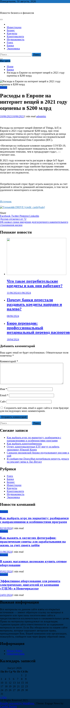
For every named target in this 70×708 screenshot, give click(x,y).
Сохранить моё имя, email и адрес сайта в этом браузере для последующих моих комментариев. (34, 409)
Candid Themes (8, 706)
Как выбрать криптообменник (24, 443)
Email (4, 395)
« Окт (3, 697)
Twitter (15, 216)
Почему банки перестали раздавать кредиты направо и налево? (34, 304)
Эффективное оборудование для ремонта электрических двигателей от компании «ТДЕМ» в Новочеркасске (30, 584)
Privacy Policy (14, 650)
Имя (3, 389)
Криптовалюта (15, 36)
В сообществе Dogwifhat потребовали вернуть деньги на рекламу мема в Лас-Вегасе (38, 460)
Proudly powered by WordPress (17, 703)
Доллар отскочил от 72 (13, 219)
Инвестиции (14, 27)
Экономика (13, 48)
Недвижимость (15, 39)
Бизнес (11, 30)
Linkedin (34, 216)
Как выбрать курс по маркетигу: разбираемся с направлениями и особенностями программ (34, 439)
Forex (10, 42)
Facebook (5, 216)
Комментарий (9, 361)
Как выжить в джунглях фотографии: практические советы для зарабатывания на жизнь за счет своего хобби (33, 541)
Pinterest (24, 216)
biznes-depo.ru (8, 7)
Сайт (3, 401)
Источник (6, 201)
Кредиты (12, 33)
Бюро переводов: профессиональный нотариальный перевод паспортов (38, 327)
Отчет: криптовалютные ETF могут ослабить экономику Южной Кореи (33, 448)
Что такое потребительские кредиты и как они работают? (35, 283)
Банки (10, 45)
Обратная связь (15, 653)
